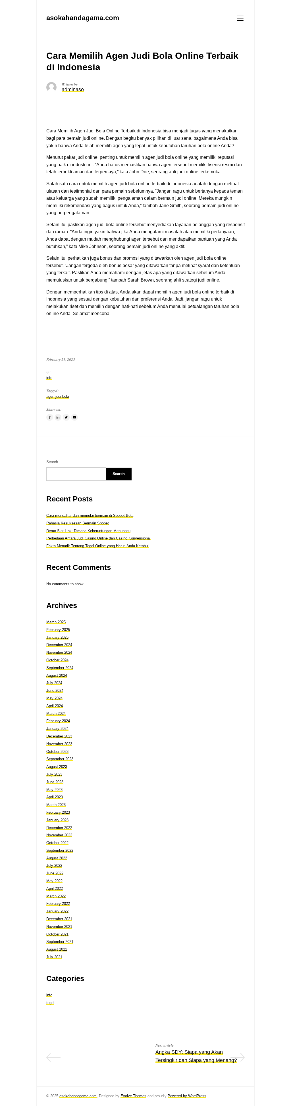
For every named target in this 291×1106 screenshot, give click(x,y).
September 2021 (59, 942)
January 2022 (57, 911)
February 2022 (58, 903)
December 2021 (59, 919)
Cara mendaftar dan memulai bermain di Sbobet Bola (89, 515)
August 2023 (56, 767)
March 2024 (56, 713)
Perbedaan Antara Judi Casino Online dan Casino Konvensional (98, 538)
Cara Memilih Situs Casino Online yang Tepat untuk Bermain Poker (98, 1060)
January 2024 (57, 728)
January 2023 (57, 820)
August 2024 (56, 675)
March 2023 (56, 805)
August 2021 (56, 949)
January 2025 (57, 637)
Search (52, 462)
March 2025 (56, 622)
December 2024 (59, 645)
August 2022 (56, 858)
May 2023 (54, 790)
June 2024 (54, 690)
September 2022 (59, 850)
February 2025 (58, 630)
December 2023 (59, 736)
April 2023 (54, 797)
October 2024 (57, 660)
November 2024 (59, 652)
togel (50, 1003)
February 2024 (58, 721)
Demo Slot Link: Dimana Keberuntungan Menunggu (88, 531)
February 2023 (58, 812)
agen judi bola (57, 396)
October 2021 (57, 934)
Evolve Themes (133, 1096)
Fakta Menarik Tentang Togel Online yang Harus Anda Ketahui (97, 546)
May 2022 (54, 881)
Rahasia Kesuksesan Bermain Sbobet (77, 523)
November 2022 (59, 835)
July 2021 (54, 957)
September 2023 (59, 759)
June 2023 (54, 782)
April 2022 (54, 888)
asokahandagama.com (78, 1096)
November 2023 (59, 744)
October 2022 (57, 843)
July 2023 (54, 774)
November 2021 (59, 926)
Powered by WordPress (187, 1096)
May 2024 (54, 698)
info (49, 378)
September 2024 (59, 668)
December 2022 (59, 828)
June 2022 (54, 873)
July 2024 (54, 683)
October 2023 (57, 751)
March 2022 (56, 896)
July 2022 (54, 865)
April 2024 (54, 706)
